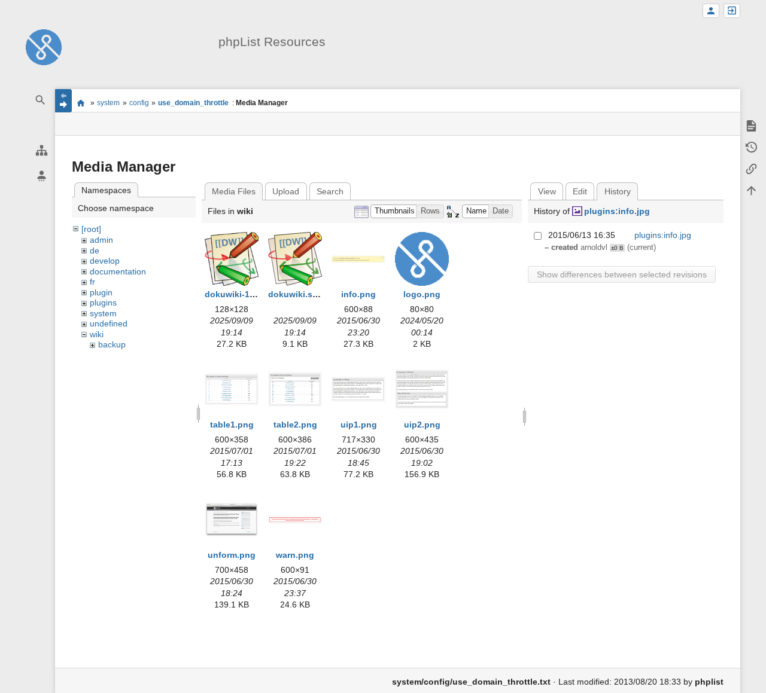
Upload (285, 191)
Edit (580, 191)
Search (330, 191)
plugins (103, 302)
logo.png (421, 294)
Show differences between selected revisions (622, 274)
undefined (108, 323)
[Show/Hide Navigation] (63, 100)
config (139, 103)
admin (101, 240)
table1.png (232, 424)
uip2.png (422, 424)
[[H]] (44, 46)
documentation (118, 271)
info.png (358, 294)
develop (105, 260)
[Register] (711, 11)
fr (92, 281)
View (547, 191)
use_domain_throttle (193, 103)
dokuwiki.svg (295, 294)
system (108, 103)
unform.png (232, 555)
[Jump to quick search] (41, 100)
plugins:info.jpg (617, 211)
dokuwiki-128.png (241, 294)
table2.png (295, 424)
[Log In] (732, 11)
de (94, 250)
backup (112, 344)
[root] (91, 229)
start (81, 102)
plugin (101, 292)
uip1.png (359, 424)
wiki (97, 334)
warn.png (295, 555)
